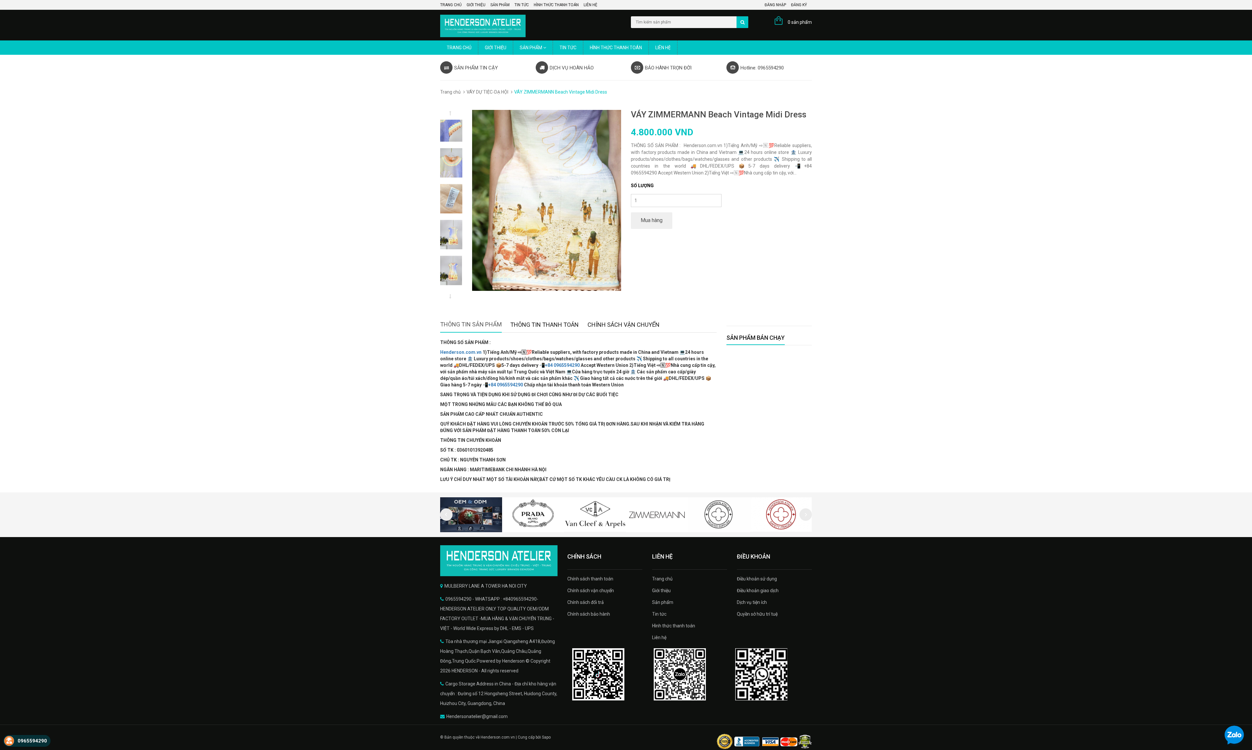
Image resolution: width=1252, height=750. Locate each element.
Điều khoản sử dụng (757, 578)
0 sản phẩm (800, 22)
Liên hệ (590, 5)
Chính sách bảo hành (588, 614)
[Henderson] (499, 560)
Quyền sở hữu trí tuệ (757, 614)
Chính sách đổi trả (585, 602)
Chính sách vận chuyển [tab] (624, 324)
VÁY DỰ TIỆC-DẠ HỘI (487, 92)
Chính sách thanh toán (590, 578)
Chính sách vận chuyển (590, 590)
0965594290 (32, 741)
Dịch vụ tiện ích (752, 602)
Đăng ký (799, 5)
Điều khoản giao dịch (758, 590)
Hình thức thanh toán (556, 5)
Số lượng (642, 185)
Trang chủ (451, 5)
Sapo (546, 737)
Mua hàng (652, 220)
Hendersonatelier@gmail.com (477, 716)
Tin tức (521, 5)
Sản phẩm (500, 5)
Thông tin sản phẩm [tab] (471, 324)
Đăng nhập (775, 5)
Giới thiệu (476, 5)
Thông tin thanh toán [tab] (544, 324)
